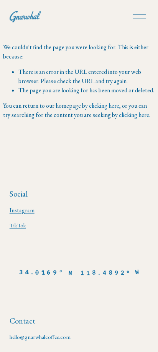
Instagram (22, 210)
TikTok (18, 225)
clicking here (104, 106)
